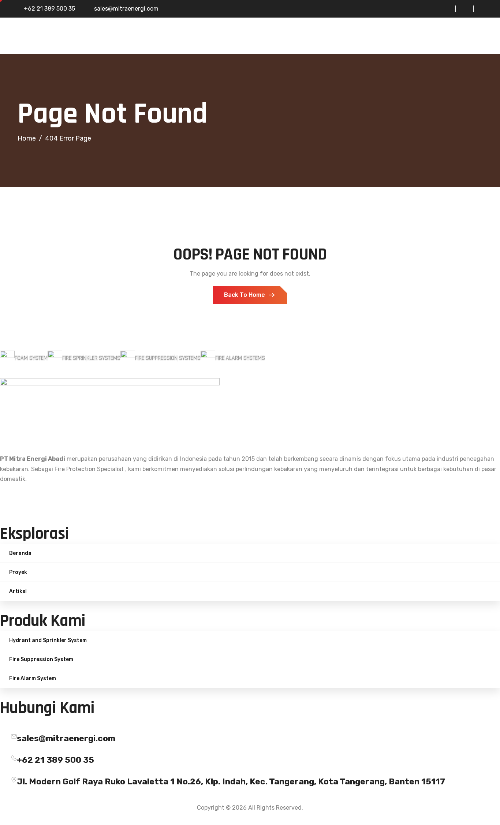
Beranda (20, 553)
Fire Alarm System (32, 678)
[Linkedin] (250, 499)
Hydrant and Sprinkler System (48, 640)
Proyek (18, 572)
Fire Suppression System (41, 659)
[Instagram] (443, 8)
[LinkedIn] (460, 8)
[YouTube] (478, 8)
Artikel (18, 591)
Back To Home (244, 294)
